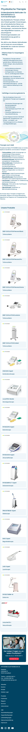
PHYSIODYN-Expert (8, 427)
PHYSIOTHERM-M (8, 594)
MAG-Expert (6, 538)
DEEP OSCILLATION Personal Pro (12, 259)
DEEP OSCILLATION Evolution (11, 315)
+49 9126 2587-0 (10, 676)
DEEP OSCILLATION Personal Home (13, 287)
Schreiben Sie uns (14, 658)
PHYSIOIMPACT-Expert (9, 483)
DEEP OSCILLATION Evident (11, 343)
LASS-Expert (6, 566)
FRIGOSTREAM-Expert (9, 511)
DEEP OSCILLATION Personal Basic (13, 231)
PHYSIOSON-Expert (8, 455)
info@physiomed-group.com (9, 680)
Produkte (5, 5)
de (11, 2)
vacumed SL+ (7, 622)
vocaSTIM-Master (8, 399)
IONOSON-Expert (8, 371)
